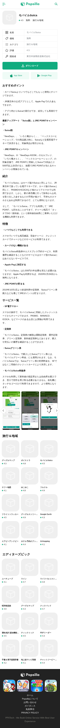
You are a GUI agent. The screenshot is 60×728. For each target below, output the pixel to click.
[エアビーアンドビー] (10, 533)
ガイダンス (30, 706)
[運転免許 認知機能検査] (10, 625)
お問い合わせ (30, 702)
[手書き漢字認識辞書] (10, 652)
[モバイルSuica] (49, 452)
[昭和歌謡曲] (10, 598)
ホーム (30, 695)
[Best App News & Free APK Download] (30, 4)
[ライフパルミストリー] (49, 571)
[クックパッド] (49, 598)
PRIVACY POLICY (30, 712)
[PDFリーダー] (49, 625)
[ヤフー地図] (10, 479)
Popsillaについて (30, 699)
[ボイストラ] (29, 452)
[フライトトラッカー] (10, 506)
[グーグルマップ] (10, 452)
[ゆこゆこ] (29, 479)
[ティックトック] (29, 625)
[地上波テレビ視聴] (29, 652)
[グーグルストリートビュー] (29, 506)
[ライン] (29, 571)
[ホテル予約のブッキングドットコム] (29, 533)
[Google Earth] (49, 506)
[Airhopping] (49, 533)
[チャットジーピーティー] (49, 652)
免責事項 (30, 709)
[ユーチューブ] (10, 571)
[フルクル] (49, 479)
